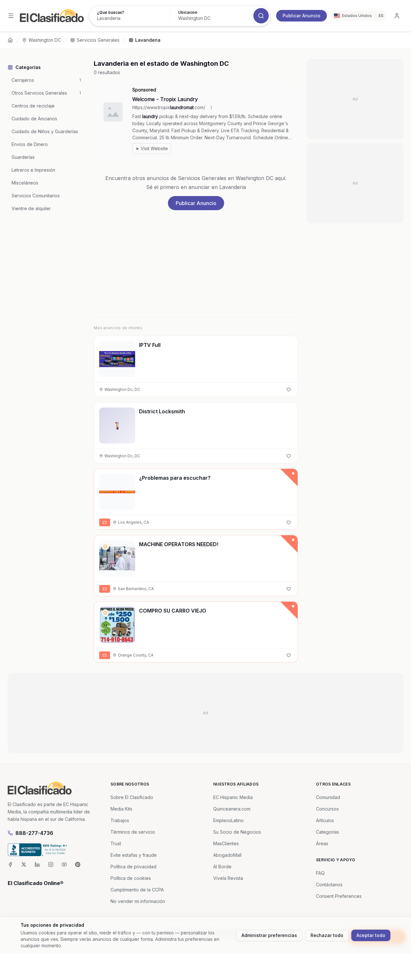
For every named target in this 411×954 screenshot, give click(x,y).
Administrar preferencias (269, 935)
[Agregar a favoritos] (289, 389)
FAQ (320, 873)
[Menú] (10, 15)
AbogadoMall (227, 855)
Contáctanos (329, 884)
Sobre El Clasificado (131, 797)
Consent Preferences (339, 896)
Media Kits (121, 809)
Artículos (325, 820)
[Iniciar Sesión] (396, 15)
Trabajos (119, 820)
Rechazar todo (326, 935)
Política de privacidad (133, 866)
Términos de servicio (132, 832)
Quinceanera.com (231, 809)
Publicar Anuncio (301, 15)
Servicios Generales (98, 40)
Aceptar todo (370, 935)
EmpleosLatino (228, 820)
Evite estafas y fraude (133, 855)
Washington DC (45, 40)
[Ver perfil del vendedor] (105, 546)
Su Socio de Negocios (237, 832)
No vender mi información (137, 901)
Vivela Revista (228, 878)
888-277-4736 (34, 833)
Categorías (327, 832)
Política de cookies (130, 878)
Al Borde (222, 866)
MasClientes (226, 843)
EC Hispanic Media (233, 797)
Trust (115, 843)
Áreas (322, 843)
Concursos (327, 809)
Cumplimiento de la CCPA (137, 889)
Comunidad (328, 797)
